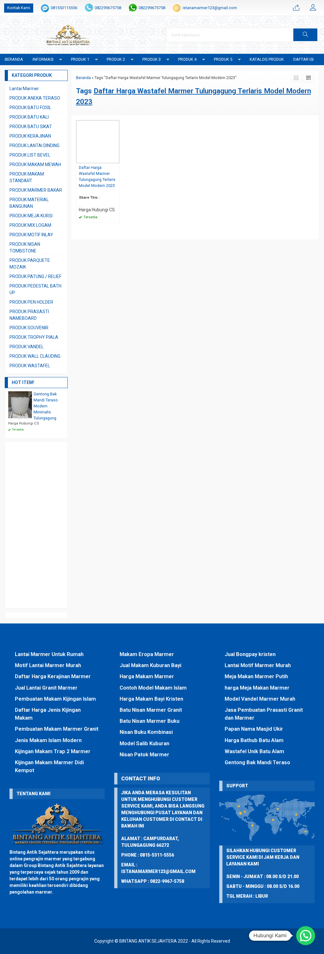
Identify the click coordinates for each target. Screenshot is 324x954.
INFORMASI (43, 59)
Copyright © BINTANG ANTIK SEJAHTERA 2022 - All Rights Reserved (162, 941)
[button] (305, 34)
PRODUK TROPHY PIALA (33, 337)
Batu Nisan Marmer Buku (149, 721)
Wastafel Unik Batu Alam (254, 751)
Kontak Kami (18, 7)
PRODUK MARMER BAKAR (35, 190)
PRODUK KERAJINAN (30, 136)
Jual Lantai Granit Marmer (46, 688)
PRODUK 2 (116, 59)
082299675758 (108, 7)
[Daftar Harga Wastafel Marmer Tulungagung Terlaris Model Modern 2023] (97, 141)
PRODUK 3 (151, 59)
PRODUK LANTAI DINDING (34, 145)
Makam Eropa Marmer (147, 654)
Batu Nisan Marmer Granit (151, 710)
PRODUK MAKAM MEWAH (35, 164)
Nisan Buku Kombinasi (146, 732)
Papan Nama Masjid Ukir (254, 729)
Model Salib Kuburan (144, 743)
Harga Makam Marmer (147, 676)
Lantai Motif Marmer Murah (258, 665)
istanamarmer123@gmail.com (210, 7)
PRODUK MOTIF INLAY (31, 234)
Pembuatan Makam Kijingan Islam (55, 699)
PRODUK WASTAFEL (29, 365)
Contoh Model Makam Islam (153, 688)
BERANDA (14, 59)
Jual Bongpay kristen (250, 654)
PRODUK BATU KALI (29, 117)
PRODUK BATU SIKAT (30, 126)
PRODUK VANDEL (26, 346)
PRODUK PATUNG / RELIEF (35, 276)
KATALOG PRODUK (267, 59)
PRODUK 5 (223, 59)
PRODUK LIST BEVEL (29, 155)
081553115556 (64, 7)
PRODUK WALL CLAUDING (34, 356)
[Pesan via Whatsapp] (296, 8)
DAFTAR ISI (303, 59)
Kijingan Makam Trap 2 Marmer (52, 751)
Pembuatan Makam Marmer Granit (56, 729)
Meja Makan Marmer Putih (256, 676)
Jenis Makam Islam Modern (48, 740)
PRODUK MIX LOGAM (30, 225)
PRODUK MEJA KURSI (31, 215)
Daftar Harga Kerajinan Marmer (53, 676)
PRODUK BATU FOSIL (30, 107)
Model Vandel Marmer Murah (260, 699)
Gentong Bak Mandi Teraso (257, 762)
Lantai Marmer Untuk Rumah (49, 654)
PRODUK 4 (187, 59)
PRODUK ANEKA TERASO (34, 98)
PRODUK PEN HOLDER (31, 302)
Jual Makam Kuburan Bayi (150, 665)
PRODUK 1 (80, 59)
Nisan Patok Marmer (144, 754)
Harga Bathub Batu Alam (254, 740)
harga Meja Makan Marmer (257, 688)
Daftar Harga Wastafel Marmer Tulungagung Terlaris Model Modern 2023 (97, 176)
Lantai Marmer (24, 88)
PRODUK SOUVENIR (28, 327)
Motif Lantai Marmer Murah (48, 665)
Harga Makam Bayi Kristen (151, 699)
